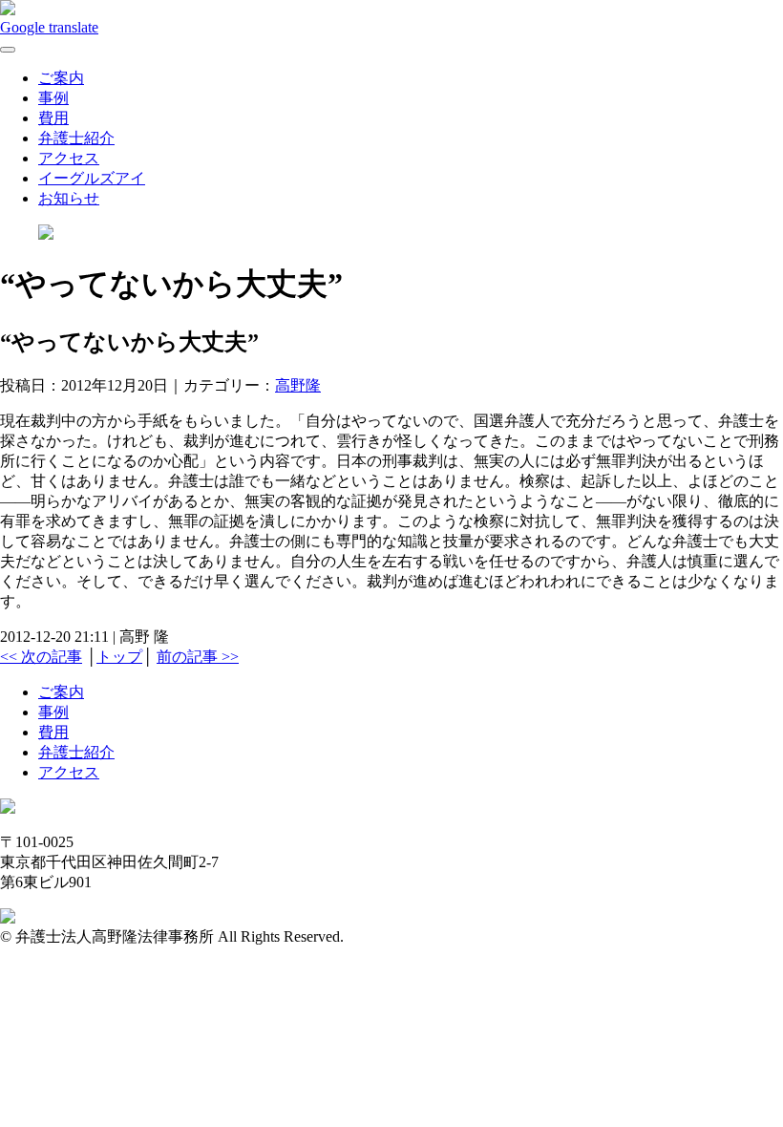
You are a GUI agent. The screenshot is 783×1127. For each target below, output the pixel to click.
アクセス (68, 158)
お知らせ (68, 198)
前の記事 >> (198, 657)
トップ (119, 657)
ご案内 (61, 78)
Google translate (49, 27)
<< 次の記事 (41, 657)
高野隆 (298, 385)
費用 (53, 118)
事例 (53, 98)
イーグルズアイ (91, 178)
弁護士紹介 (76, 138)
